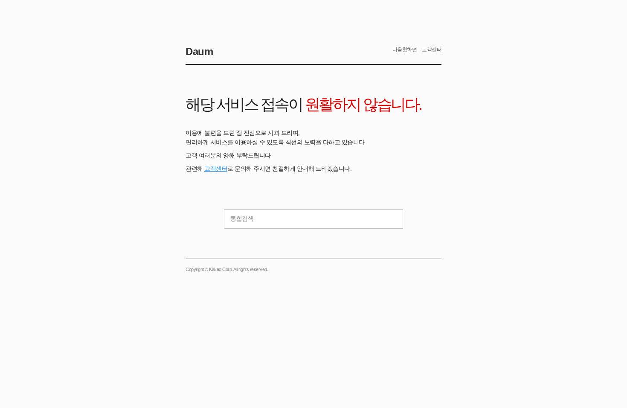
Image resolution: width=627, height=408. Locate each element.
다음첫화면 (404, 49)
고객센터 (215, 168)
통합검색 (241, 218)
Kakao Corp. (221, 269)
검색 (392, 219)
